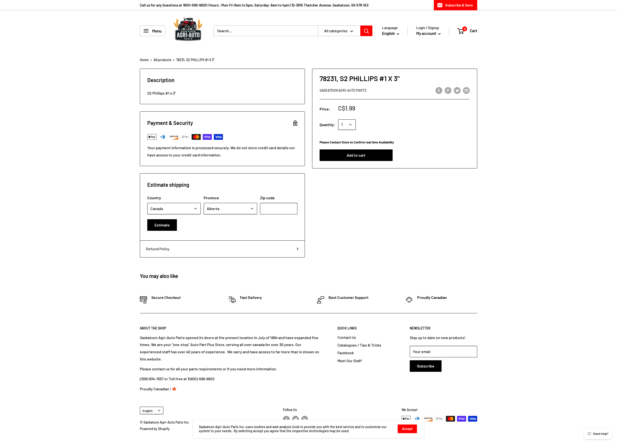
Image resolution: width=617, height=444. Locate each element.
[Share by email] (466, 90)
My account (426, 33)
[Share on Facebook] (439, 90)
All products (162, 60)
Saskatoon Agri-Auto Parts (343, 91)
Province (211, 197)
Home (144, 60)
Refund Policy (157, 248)
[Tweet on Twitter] (457, 90)
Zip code (267, 197)
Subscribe (425, 366)
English (147, 411)
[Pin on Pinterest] (448, 90)
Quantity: (327, 124)
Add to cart (356, 155)
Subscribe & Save (459, 5)
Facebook (345, 352)
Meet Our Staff (349, 360)
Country (154, 197)
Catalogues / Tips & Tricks (359, 345)
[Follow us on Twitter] (295, 419)
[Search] (366, 31)
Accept (407, 429)
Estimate (162, 225)
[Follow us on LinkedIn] (304, 419)
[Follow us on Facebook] (286, 419)
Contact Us (346, 337)
